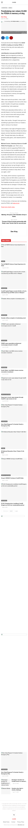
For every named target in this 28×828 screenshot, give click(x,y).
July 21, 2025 (5, 294)
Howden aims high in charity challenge (17, 789)
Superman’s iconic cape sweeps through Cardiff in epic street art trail (12, 398)
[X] (14, 815)
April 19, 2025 (16, 783)
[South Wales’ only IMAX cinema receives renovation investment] (14, 359)
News (10, 7)
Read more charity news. (8, 207)
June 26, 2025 (5, 401)
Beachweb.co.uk (21, 824)
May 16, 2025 (5, 455)
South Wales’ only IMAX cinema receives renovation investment (12, 371)
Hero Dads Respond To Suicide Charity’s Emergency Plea (12, 425)
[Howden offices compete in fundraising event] (14, 307)
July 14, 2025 (5, 320)
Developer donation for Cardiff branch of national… (19, 780)
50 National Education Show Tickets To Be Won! (12, 452)
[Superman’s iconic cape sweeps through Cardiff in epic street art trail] (14, 386)
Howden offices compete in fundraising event (13, 318)
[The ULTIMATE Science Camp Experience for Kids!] (14, 253)
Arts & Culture (6, 394)
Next (11, 511)
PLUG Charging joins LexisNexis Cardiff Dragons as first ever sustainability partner (12, 504)
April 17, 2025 (16, 792)
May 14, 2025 (5, 480)
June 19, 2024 (4, 18)
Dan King (4, 17)
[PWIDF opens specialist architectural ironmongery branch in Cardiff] (14, 332)
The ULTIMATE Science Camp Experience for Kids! (13, 264)
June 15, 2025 (5, 428)
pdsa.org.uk (16, 203)
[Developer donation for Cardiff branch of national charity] (5, 782)
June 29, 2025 (5, 374)
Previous (5, 511)
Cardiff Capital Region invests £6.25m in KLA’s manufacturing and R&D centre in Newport (13, 291)
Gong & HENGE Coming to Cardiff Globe (12, 478)
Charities (4, 7)
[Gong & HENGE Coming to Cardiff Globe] (14, 467)
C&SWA (14, 2)
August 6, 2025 (5, 267)
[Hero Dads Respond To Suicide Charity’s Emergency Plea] (14, 413)
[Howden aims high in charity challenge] (5, 791)
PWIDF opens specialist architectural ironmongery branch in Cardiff (11, 344)
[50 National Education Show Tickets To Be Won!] (14, 440)
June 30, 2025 (5, 347)
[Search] (25, 2)
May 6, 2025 (4, 507)
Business (4, 288)
